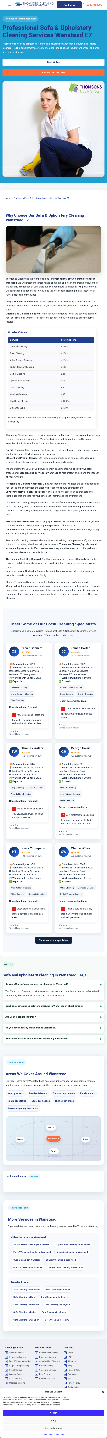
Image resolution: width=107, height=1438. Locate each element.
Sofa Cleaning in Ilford (24, 1297)
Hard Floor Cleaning (47, 1357)
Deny (53, 1420)
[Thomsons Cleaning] (34, 4)
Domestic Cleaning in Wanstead (72, 1252)
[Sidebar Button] (9, 5)
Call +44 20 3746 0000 (53, 72)
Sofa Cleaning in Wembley (26, 1320)
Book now (69, 5)
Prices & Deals (74, 1370)
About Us (72, 1361)
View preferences (53, 1428)
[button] (102, 1391)
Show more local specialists (53, 940)
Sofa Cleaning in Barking (53, 1297)
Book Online (53, 62)
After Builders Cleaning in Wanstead (31, 1244)
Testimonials (73, 1387)
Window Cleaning (16, 1374)
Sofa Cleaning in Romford (26, 1304)
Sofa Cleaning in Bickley (58, 1289)
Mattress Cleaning (17, 1383)
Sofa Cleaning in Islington (54, 1312)
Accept (53, 1413)
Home (70, 1353)
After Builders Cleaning (49, 1361)
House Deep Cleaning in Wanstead (66, 1267)
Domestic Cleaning (17, 1357)
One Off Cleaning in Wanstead (28, 1267)
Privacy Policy (47, 1434)
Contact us (72, 1374)
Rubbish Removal (47, 1378)
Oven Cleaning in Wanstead (26, 1260)
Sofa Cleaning (15, 1378)
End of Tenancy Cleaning (20, 1361)
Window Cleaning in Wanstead (61, 1260)
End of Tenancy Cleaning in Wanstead (32, 1252)
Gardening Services (47, 1370)
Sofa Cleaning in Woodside (26, 1289)
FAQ (70, 1357)
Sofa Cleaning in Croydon (57, 1304)
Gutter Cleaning (46, 1366)
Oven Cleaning (15, 1370)
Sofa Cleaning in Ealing (24, 1312)
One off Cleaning (16, 1353)
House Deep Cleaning (48, 1353)
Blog (70, 1366)
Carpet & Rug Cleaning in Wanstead (72, 1244)
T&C (70, 1378)
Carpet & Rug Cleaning (19, 1366)
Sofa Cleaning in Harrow (57, 1320)
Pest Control (44, 1374)
